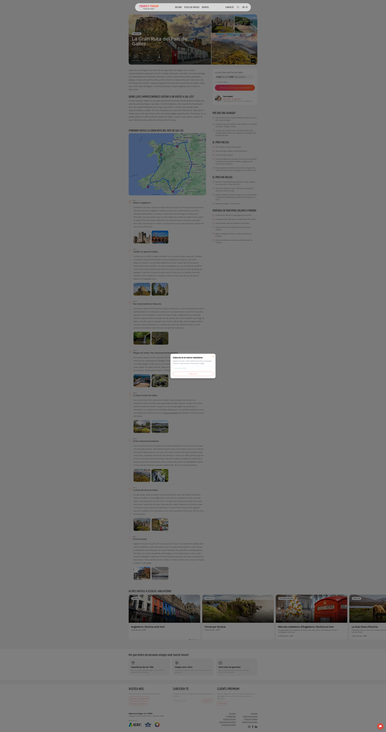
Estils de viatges (191, 7)
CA (243, 7)
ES (247, 7)
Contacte (229, 7)
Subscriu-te (193, 374)
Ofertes (205, 7)
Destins (178, 7)
